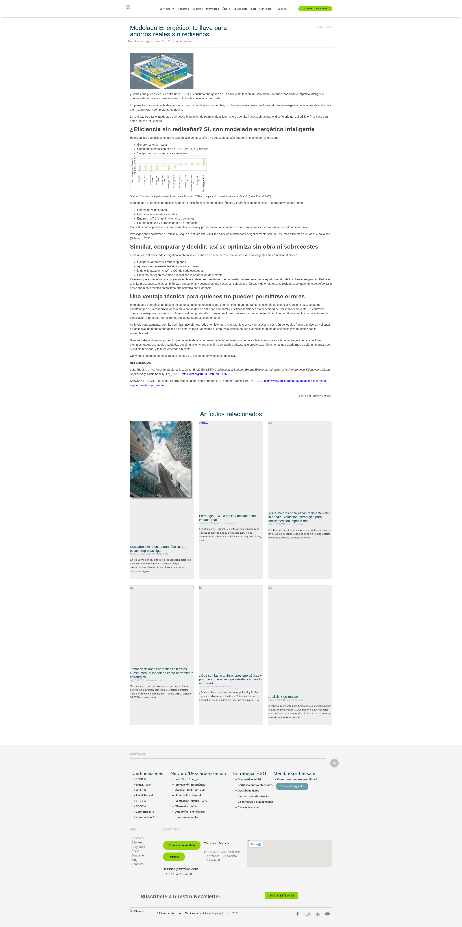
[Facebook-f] (297, 913)
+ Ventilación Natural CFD (189, 800)
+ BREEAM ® (142, 784)
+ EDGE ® (140, 806)
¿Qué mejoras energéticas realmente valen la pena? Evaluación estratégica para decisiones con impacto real (299, 517)
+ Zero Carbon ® (144, 817)
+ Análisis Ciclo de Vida (188, 790)
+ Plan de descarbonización (252, 796)
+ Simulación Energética (188, 784)
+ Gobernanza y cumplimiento (254, 801)
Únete (226, 9)
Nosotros (183, 9)
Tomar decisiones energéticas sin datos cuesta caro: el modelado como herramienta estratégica (161, 673)
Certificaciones (148, 773)
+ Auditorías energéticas (188, 811)
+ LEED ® (140, 779)
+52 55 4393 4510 (178, 874)
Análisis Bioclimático (283, 696)
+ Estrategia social (247, 807)
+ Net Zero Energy (185, 779)
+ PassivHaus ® (143, 795)
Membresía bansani (294, 773)
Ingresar (174, 856)
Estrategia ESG (249, 773)
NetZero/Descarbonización (198, 773)
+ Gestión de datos (247, 790)
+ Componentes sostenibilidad (296, 779)
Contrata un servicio (315, 8)
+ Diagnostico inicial (248, 779)
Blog (253, 9)
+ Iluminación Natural (186, 795)
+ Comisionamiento (185, 817)
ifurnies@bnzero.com (181, 869)
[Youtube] (327, 913)
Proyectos (212, 9)
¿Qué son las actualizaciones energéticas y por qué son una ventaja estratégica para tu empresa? (230, 679)
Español (282, 8)
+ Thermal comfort (184, 806)
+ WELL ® (140, 790)
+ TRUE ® (140, 800)
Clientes (197, 9)
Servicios (165, 9)
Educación (240, 9)
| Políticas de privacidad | (170, 913)
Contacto (265, 9)
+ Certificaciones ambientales (254, 784)
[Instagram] (307, 913)
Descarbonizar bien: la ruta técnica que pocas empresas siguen (158, 549)
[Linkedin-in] (317, 913)
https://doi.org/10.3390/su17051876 (204, 374)
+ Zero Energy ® (144, 811)
